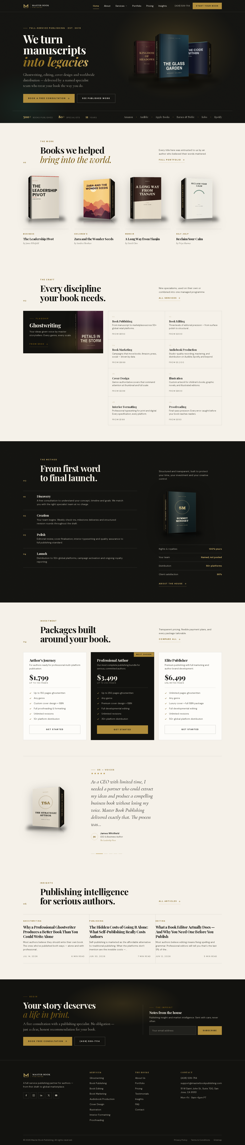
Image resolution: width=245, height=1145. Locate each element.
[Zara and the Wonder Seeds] (97, 202)
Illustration (95, 1109)
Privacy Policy (180, 1140)
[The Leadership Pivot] (46, 200)
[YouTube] (56, 1095)
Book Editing (96, 1088)
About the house (171, 583)
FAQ (137, 1104)
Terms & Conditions (200, 1140)
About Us (140, 1077)
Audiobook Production (102, 1099)
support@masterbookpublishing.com (201, 1083)
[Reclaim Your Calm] (199, 201)
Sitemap (218, 1140)
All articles (168, 901)
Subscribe (210, 1030)
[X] (49, 1095)
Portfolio (136, 6)
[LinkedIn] (41, 1095)
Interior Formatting (100, 1114)
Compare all (168, 639)
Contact (139, 1109)
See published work (96, 98)
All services (168, 298)
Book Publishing (98, 1083)
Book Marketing (98, 1093)
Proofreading (97, 1120)
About (107, 6)
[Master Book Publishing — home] (36, 6)
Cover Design (97, 1104)
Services (120, 6)
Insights (162, 6)
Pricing (150, 6)
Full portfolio (170, 160)
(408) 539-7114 (182, 5)
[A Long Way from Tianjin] (148, 201)
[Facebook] (26, 1095)
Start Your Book (207, 6)
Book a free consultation (47, 98)
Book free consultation (45, 1041)
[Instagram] (34, 1095)
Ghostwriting (97, 1077)
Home (96, 6)
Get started (55, 729)
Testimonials (142, 1093)
